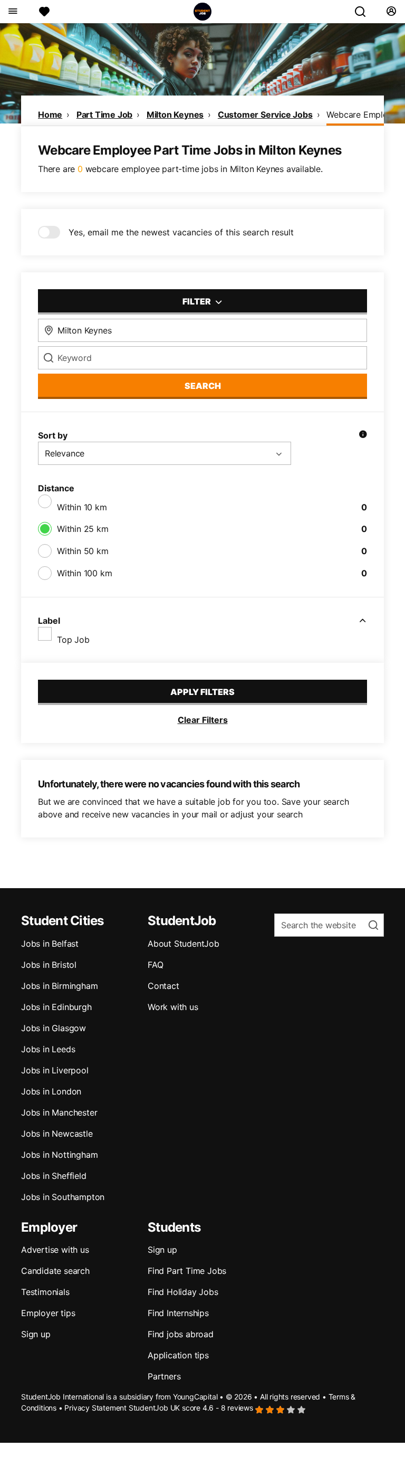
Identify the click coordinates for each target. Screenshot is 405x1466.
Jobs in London (51, 1091)
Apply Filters (202, 692)
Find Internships (178, 1313)
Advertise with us (55, 1249)
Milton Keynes (175, 114)
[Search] (364, 11)
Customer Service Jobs (265, 114)
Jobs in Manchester (59, 1112)
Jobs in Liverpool (55, 1070)
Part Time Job (104, 114)
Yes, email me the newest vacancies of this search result (181, 232)
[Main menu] (12, 11)
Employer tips (48, 1313)
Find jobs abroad (181, 1334)
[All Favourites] (44, 11)
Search (203, 385)
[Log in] (391, 11)
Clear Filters (203, 720)
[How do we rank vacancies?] (363, 435)
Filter (197, 301)
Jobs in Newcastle (57, 1133)
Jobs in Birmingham (59, 985)
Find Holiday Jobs (183, 1292)
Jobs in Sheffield (53, 1175)
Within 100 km (84, 573)
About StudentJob (183, 943)
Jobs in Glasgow (53, 1028)
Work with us (173, 1007)
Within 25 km (83, 528)
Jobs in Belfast (50, 943)
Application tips (178, 1355)
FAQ (155, 964)
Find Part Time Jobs (187, 1270)
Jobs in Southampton (62, 1197)
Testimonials (45, 1292)
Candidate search (55, 1270)
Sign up (36, 1334)
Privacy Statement (95, 1407)
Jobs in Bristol (48, 964)
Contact (163, 985)
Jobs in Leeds (48, 1049)
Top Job (73, 639)
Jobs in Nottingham (59, 1154)
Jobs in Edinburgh (56, 1007)
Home (50, 114)
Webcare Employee (364, 114)
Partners (164, 1376)
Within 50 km (83, 551)
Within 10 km (82, 507)
